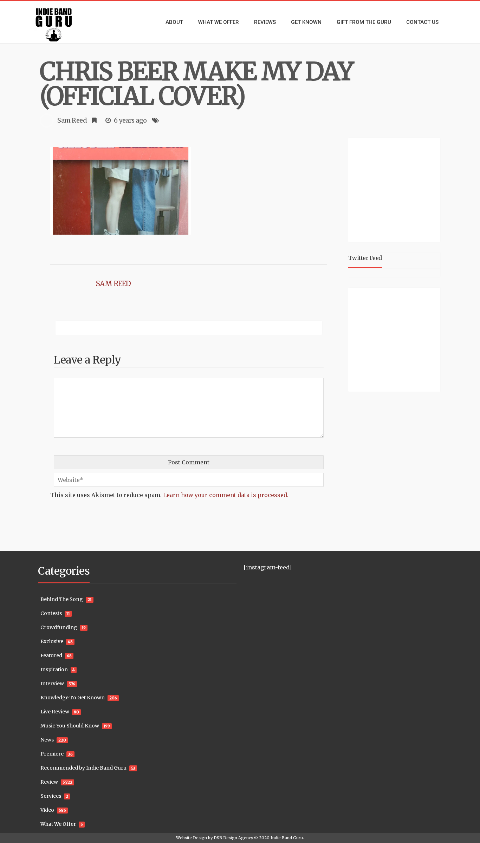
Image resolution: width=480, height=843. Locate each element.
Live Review (54, 711)
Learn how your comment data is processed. (225, 494)
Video (47, 810)
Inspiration (54, 669)
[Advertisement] (396, 189)
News (47, 740)
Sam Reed (72, 120)
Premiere (52, 754)
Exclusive (51, 641)
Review (49, 782)
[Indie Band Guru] (64, 22)
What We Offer (58, 824)
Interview (52, 683)
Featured (51, 655)
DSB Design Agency (233, 837)
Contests (51, 613)
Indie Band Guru (287, 837)
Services (50, 796)
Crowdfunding (58, 627)
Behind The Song (61, 599)
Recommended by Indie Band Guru (83, 768)
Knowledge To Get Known (72, 697)
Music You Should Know (69, 726)
